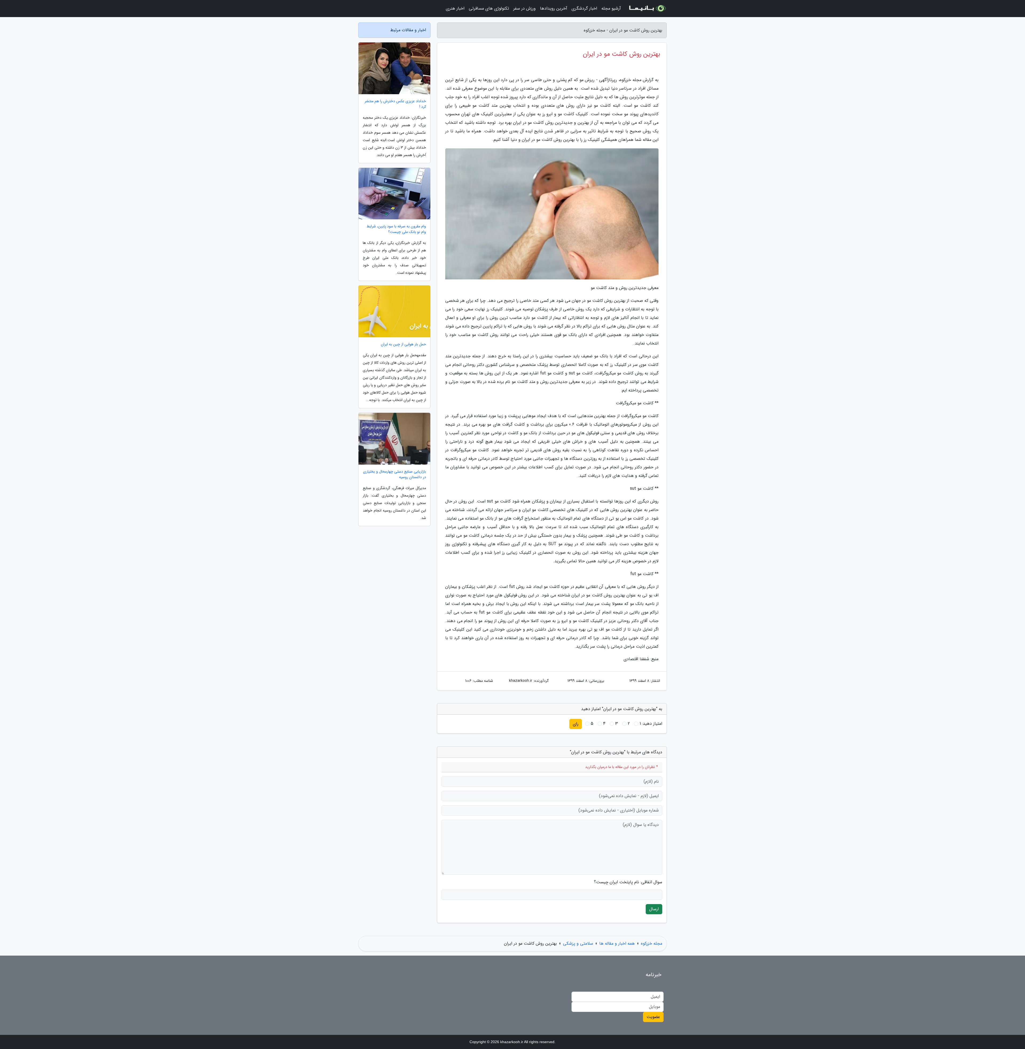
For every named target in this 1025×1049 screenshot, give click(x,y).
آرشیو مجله (611, 8)
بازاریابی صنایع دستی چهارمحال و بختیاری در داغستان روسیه (394, 474)
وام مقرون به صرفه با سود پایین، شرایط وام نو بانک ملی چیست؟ (396, 229)
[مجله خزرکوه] (647, 8)
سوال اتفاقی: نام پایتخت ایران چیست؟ (628, 882)
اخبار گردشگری (584, 8)
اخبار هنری (455, 8)
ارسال (654, 909)
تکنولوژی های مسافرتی (489, 8)
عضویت (653, 1017)
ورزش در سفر (524, 8)
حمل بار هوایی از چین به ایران (403, 344)
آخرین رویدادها (553, 8)
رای (575, 724)
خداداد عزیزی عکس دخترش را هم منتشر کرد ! (395, 104)
